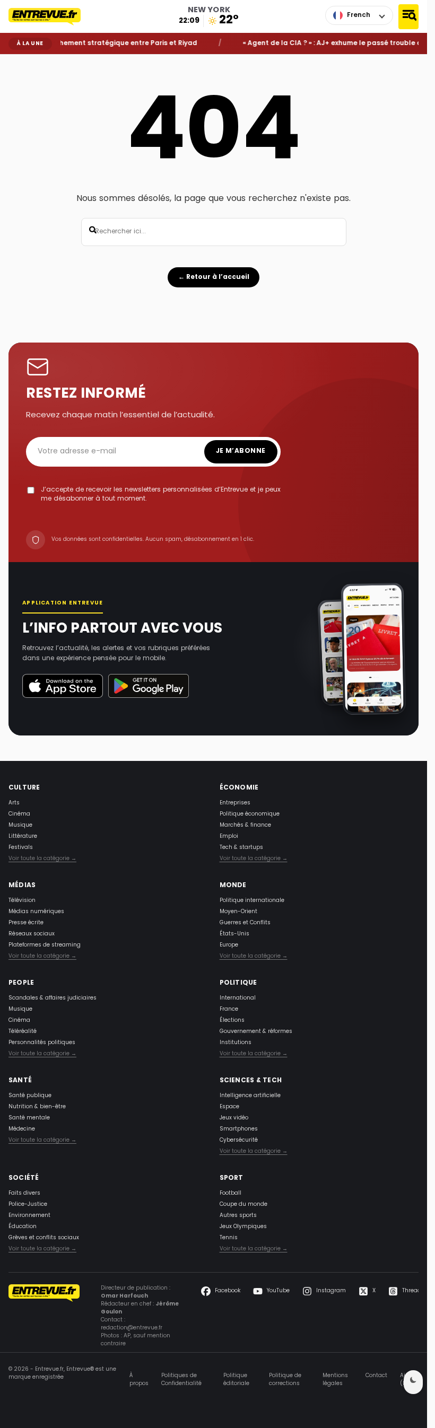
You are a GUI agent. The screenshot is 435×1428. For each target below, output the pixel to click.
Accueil (16, 62)
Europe (229, 945)
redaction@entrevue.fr (131, 1328)
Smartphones (239, 1129)
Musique (20, 825)
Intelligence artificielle (250, 1095)
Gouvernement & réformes (256, 1031)
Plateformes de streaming (44, 945)
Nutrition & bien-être (37, 1106)
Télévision (22, 900)
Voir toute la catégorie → (42, 859)
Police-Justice (27, 1204)
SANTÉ (20, 1080)
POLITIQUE (238, 983)
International (238, 998)
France (229, 1009)
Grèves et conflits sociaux (43, 1237)
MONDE (233, 885)
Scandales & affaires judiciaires (52, 998)
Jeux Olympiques (243, 1226)
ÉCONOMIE (239, 788)
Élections (232, 1020)
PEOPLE (21, 983)
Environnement (29, 1215)
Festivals (20, 847)
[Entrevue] (50, 16)
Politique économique (250, 814)
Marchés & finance (245, 825)
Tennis (229, 1237)
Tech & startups (241, 847)
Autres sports (238, 1215)
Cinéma (19, 814)
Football (230, 1193)
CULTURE (24, 788)
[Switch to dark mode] (413, 1382)
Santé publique (29, 1095)
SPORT (231, 1178)
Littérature (22, 836)
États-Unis (234, 934)
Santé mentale (29, 1118)
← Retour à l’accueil (213, 277)
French (358, 15)
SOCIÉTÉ (23, 1178)
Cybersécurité (239, 1140)
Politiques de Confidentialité (181, 1380)
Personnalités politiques (41, 1042)
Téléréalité (22, 1031)
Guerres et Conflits (245, 922)
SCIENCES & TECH (251, 1080)
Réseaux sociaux (31, 934)
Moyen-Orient (238, 911)
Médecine (21, 1129)
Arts (14, 803)
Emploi (229, 836)
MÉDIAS (22, 885)
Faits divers (24, 1193)
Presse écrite (26, 922)
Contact (376, 1376)
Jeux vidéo (234, 1118)
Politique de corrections (285, 1380)
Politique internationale (252, 900)
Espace (229, 1106)
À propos (139, 1380)
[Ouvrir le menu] (408, 16)
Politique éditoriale (236, 1380)
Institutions (235, 1042)
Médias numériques (36, 911)
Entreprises (235, 803)
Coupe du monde (243, 1204)
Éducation (22, 1226)
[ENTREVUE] (44, 1316)
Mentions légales (335, 1380)
